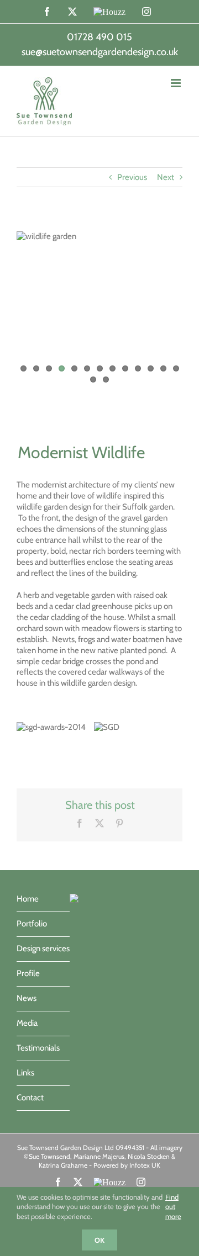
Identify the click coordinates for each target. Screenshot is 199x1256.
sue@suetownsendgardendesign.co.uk (100, 52)
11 (151, 368)
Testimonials (38, 1048)
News (26, 998)
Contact (30, 1098)
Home (28, 899)
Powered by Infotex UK (126, 1165)
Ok (99, 1240)
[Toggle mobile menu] (176, 83)
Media (27, 1023)
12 (163, 368)
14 (93, 380)
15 (106, 380)
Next (165, 177)
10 (138, 368)
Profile (28, 973)
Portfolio (32, 924)
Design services (43, 948)
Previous (132, 177)
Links (25, 1073)
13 (176, 368)
